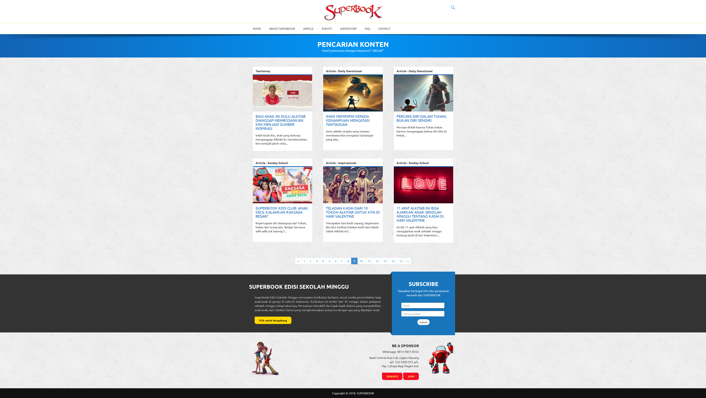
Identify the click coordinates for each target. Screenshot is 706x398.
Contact (384, 28)
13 (385, 261)
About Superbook (282, 28)
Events (327, 28)
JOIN (411, 376)
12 (377, 261)
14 (393, 261)
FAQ (367, 28)
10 (361, 261)
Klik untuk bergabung (273, 320)
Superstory (348, 28)
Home (257, 28)
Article (308, 28)
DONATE (392, 376)
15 (401, 261)
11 (369, 261)
